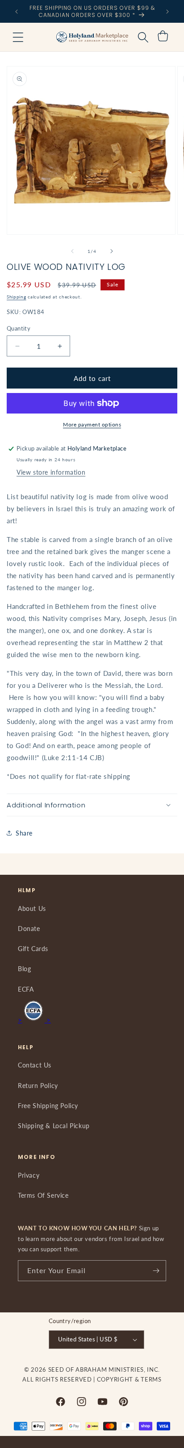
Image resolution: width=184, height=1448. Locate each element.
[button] (18, 37)
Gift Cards (33, 948)
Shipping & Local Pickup (54, 1125)
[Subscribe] (156, 1270)
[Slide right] (111, 251)
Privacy (28, 1175)
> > (34, 1020)
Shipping (16, 296)
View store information (51, 472)
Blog (24, 968)
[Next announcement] (167, 11)
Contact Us (34, 1065)
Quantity (18, 328)
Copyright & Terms (129, 1379)
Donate (29, 928)
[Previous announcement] (16, 11)
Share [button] (24, 833)
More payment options (92, 424)
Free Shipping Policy (48, 1105)
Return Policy (38, 1085)
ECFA (25, 989)
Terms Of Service (43, 1195)
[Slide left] (72, 251)
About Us (32, 908)
